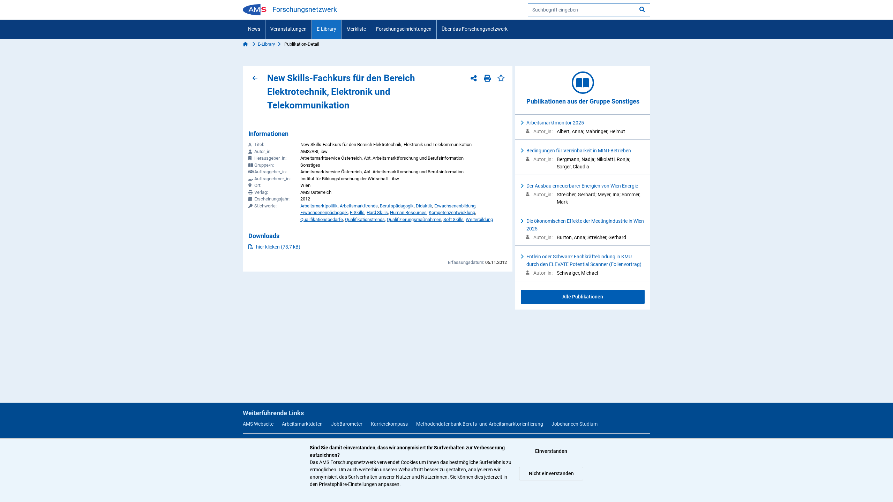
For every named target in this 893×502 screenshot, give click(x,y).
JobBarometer (346, 424)
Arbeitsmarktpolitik (319, 205)
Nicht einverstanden (551, 473)
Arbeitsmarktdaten (302, 424)
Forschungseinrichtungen (404, 29)
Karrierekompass (389, 424)
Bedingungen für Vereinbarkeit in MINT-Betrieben (578, 150)
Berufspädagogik (397, 205)
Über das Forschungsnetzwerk (475, 29)
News (254, 29)
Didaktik (424, 205)
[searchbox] (589, 9)
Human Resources (408, 212)
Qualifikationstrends (365, 219)
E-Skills (357, 212)
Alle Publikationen (582, 296)
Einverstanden (551, 451)
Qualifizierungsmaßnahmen (414, 219)
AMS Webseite (258, 424)
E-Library (326, 29)
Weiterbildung (479, 219)
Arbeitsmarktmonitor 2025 (555, 123)
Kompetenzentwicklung (452, 212)
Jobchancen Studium (574, 424)
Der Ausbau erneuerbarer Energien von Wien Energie (582, 186)
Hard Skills (377, 212)
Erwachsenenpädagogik (324, 212)
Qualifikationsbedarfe (321, 219)
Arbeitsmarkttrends (359, 205)
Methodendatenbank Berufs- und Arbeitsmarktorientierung (479, 424)
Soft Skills (453, 219)
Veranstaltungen (288, 29)
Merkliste (356, 29)
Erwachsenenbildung (454, 205)
